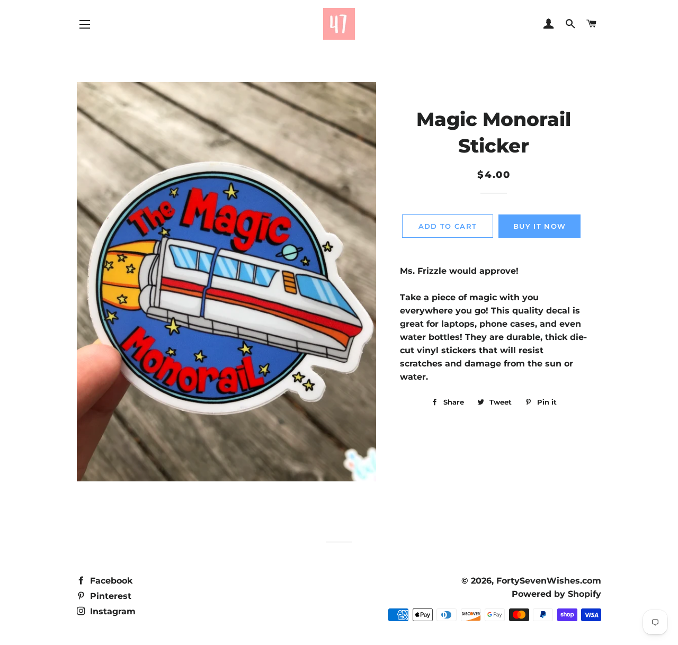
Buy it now (539, 226)
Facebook (109, 581)
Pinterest (109, 596)
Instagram (111, 611)
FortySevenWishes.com (548, 581)
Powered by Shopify (556, 594)
